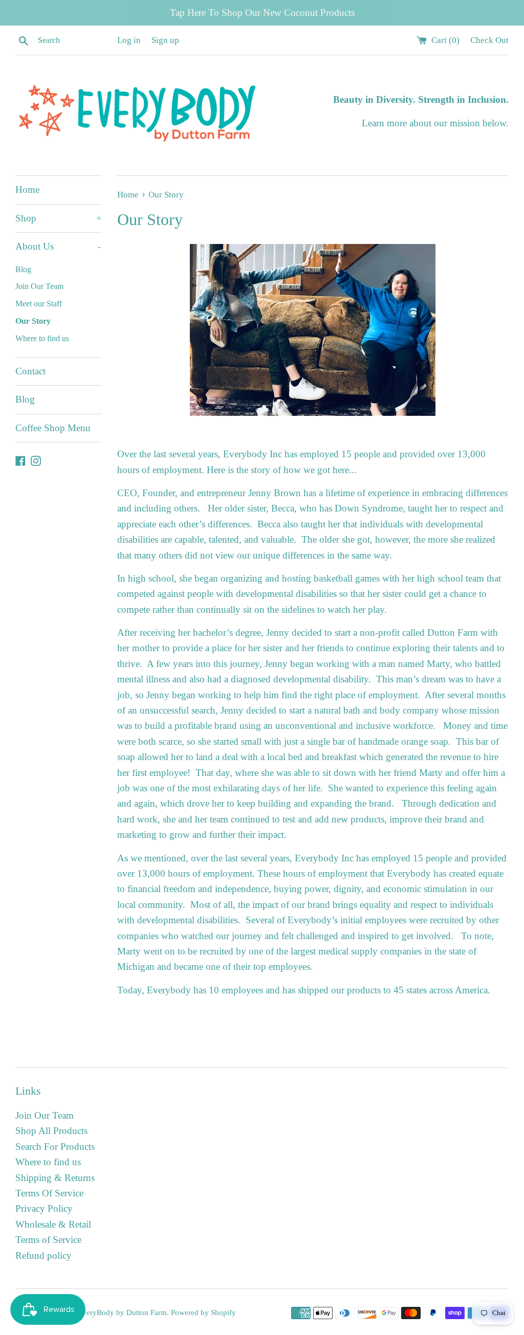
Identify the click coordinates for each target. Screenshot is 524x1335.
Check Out (489, 40)
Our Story (33, 321)
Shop (58, 218)
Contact (30, 371)
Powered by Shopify (203, 1312)
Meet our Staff (38, 303)
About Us (58, 246)
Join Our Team (39, 286)
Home (27, 189)
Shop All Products (51, 1130)
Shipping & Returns (55, 1177)
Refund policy (43, 1255)
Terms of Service (48, 1239)
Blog (23, 269)
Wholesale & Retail (53, 1224)
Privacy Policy (44, 1208)
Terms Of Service (49, 1193)
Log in (129, 40)
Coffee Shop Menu (53, 427)
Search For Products (55, 1146)
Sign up (165, 40)
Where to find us (42, 338)
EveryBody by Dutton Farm (122, 1312)
